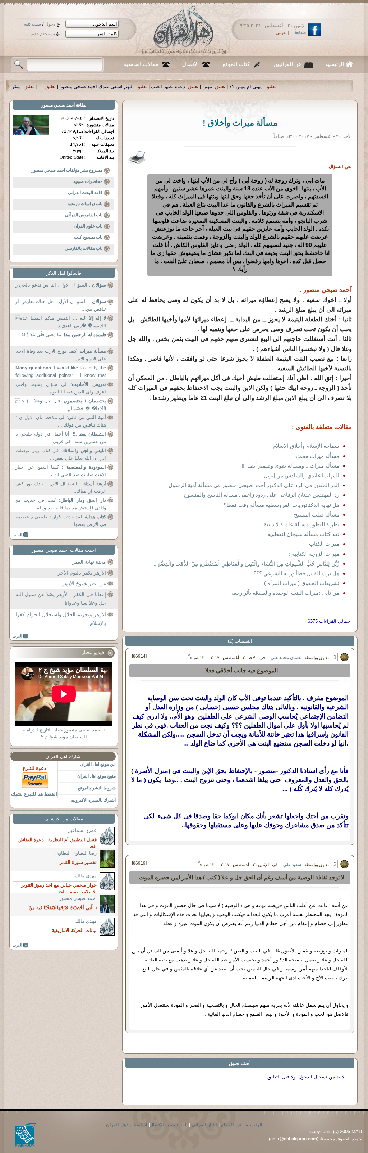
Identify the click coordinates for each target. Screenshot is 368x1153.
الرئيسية (334, 64)
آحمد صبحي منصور (58, 105)
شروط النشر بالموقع (97, 788)
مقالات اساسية (141, 64)
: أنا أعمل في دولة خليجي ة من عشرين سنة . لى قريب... (60, 438)
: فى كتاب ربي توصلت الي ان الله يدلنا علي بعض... (60, 454)
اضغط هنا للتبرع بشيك (34, 794)
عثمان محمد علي (286, 657)
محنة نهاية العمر (89, 562)
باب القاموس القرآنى (83, 214)
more (21, 534)
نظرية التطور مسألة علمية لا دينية (301, 524)
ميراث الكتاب (324, 544)
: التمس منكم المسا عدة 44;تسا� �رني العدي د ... (60, 322)
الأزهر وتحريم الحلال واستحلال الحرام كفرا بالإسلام (60, 619)
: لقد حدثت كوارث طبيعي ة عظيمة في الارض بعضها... (60, 520)
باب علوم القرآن (88, 226)
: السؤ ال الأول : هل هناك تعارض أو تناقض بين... (60, 305)
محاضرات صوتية (87, 181)
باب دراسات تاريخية (85, 203)
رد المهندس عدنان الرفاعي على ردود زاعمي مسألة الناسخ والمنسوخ (261, 495)
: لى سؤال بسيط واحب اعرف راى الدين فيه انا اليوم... (60, 388)
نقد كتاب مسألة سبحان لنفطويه (303, 534)
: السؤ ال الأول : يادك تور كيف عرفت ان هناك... (60, 487)
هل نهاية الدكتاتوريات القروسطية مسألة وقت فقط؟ (281, 505)
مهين (261, 86)
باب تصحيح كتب (88, 237)
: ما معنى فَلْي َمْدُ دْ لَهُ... (61, 334)
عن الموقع (231, 1124)
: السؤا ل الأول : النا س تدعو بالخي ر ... (60, 289)
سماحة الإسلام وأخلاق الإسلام (306, 446)
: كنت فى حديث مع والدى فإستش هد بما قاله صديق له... (60, 504)
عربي (281, 32)
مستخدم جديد (43, 33)
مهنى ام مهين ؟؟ (299, 86)
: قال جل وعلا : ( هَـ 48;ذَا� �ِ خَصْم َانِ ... (60, 404)
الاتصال (190, 64)
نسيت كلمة (32, 24)
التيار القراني (204, 1124)
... (94, 86)
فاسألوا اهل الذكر (63, 273)
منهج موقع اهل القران (96, 776)
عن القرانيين (287, 64)
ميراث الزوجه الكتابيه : (314, 554)
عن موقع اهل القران (98, 764)
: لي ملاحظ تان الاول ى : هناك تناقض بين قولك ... (60, 421)
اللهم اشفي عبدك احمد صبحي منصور (150, 86)
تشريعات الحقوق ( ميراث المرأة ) (301, 583)
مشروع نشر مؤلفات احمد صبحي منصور (67, 170)
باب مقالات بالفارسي (83, 248)
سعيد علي (292, 864)
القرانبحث (178, 1124)
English (298, 32)
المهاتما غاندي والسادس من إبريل (301, 475)
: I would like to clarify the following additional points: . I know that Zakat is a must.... (60, 372)
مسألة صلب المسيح (316, 515)
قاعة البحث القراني (85, 192)
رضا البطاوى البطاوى (76, 853)
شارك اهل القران (63, 756)
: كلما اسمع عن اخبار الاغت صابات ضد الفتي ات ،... (60, 471)
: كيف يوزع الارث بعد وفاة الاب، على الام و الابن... (60, 355)
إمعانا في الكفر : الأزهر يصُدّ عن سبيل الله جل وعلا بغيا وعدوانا (60, 598)
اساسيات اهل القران (126, 1124)
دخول (50, 24)
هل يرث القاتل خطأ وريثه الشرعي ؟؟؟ (296, 573)
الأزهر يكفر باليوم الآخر (82, 573)
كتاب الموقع (236, 64)
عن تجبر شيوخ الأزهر (84, 583)
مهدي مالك (86, 875)
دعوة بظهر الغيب (222, 86)
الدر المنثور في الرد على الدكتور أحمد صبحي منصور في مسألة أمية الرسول (254, 485)
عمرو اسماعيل (82, 830)
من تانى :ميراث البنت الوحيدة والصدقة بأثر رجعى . (282, 593)
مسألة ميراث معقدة (316, 456)
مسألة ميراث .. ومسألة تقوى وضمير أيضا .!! (290, 466)
